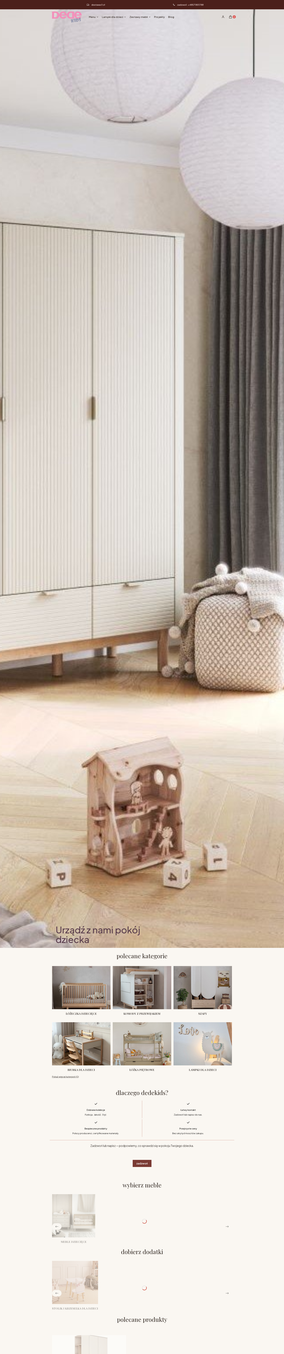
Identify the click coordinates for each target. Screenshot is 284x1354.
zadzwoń (142, 1163)
